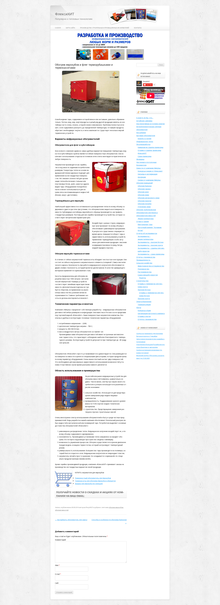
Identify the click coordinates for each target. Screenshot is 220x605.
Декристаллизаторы (146, 218)
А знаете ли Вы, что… (144, 118)
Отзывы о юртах (144, 316)
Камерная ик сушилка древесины (150, 147)
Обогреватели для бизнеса (147, 213)
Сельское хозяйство (144, 263)
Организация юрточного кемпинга (151, 313)
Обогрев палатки (144, 201)
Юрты (138, 307)
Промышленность (143, 260)
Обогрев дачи (143, 192)
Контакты (138, 28)
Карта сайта (70, 28)
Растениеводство (145, 272)
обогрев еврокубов (116, 507)
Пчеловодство (143, 269)
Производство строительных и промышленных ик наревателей (104, 28)
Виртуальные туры (145, 224)
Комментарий (60, 540)
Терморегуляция (144, 304)
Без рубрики (141, 132)
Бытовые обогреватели (145, 135)
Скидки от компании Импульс (149, 180)
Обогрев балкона (144, 186)
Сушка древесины (144, 156)
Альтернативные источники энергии (150, 124)
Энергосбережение (143, 301)
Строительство (142, 281)
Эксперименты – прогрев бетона (150, 242)
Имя (57, 565)
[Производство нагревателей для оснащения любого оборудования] (110, 59)
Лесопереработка (143, 144)
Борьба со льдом (144, 138)
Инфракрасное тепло (144, 141)
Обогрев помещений (144, 183)
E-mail (58, 574)
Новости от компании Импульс (148, 168)
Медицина (140, 159)
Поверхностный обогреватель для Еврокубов (93, 478)
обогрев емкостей (61, 510)
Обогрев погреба (144, 204)
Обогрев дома (143, 195)
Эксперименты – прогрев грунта (150, 245)
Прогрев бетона (144, 290)
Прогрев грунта (144, 298)
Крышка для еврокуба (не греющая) (89, 483)
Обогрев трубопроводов (146, 210)
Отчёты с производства (145, 257)
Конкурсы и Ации (144, 310)
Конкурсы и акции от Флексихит (150, 171)
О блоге (58, 28)
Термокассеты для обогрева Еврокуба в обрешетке (95, 481)
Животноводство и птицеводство (151, 266)
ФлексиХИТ (64, 14)
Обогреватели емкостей (146, 216)
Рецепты (142, 278)
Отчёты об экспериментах (146, 233)
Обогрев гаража (144, 189)
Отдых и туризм (142, 221)
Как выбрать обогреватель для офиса (71, 520)
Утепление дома (144, 207)
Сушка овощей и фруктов (148, 275)
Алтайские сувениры (144, 121)
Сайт (57, 583)
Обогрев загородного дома (148, 198)
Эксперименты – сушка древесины (151, 254)
